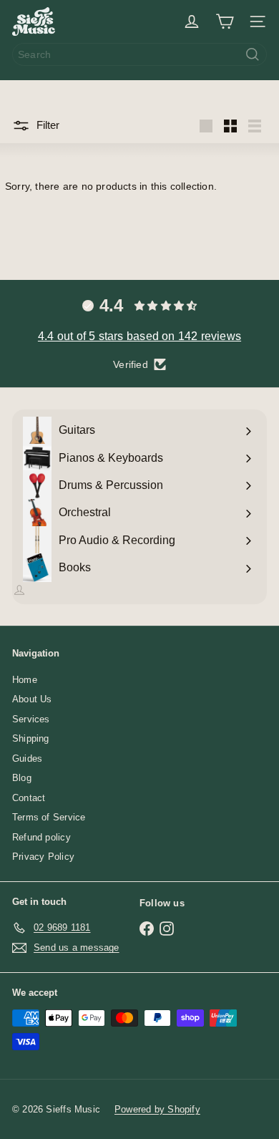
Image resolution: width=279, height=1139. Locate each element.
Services (31, 719)
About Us (32, 699)
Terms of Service (48, 817)
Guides (27, 758)
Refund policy (41, 837)
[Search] (252, 54)
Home (24, 679)
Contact (28, 798)
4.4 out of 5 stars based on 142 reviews (139, 336)
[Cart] (224, 21)
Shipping (30, 738)
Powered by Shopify (157, 1109)
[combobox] (139, 54)
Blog (21, 777)
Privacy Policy (43, 856)
